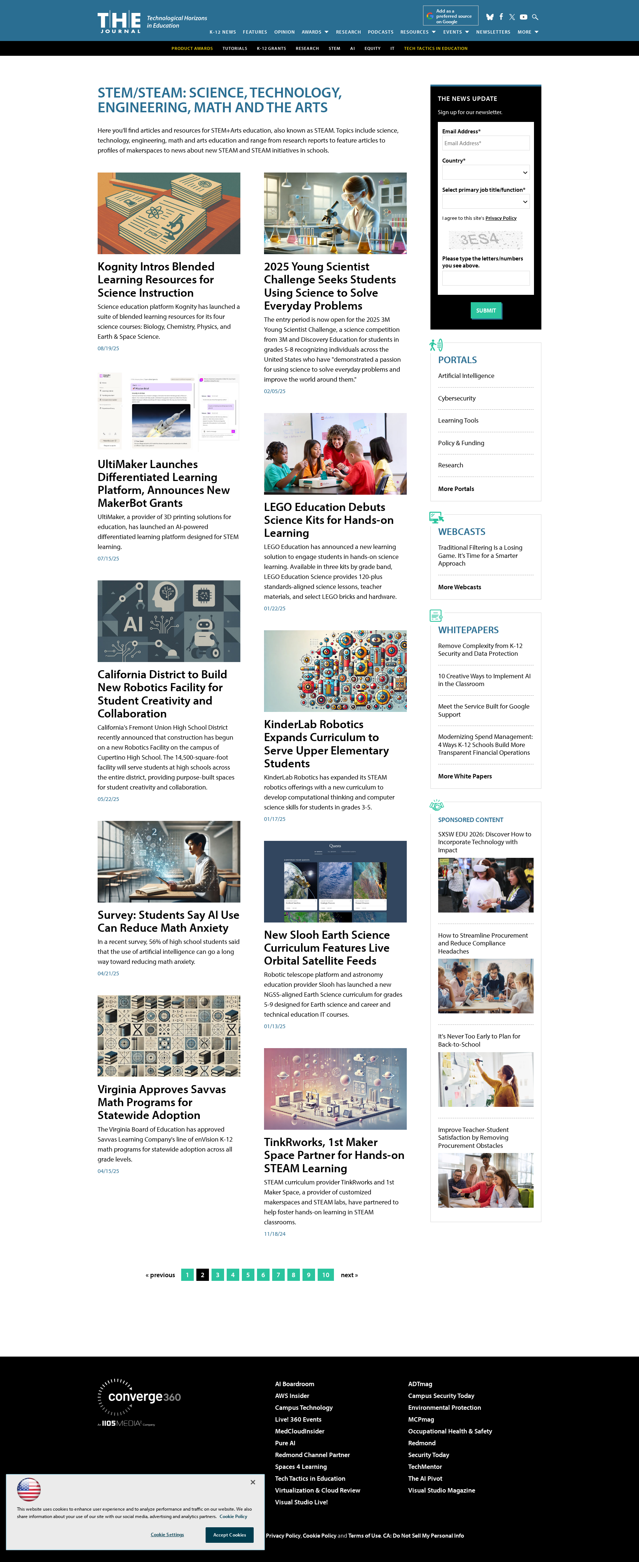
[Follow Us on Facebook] (501, 16)
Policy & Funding (461, 443)
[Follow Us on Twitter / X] (512, 17)
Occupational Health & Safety (450, 1431)
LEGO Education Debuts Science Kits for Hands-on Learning (329, 519)
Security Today (428, 1454)
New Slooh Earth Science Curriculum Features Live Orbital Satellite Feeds (327, 947)
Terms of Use (364, 1535)
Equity (373, 48)
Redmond (422, 1443)
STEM (335, 48)
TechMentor (425, 1466)
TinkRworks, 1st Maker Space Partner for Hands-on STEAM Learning (334, 1154)
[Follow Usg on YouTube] (523, 17)
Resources (414, 32)
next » (349, 1275)
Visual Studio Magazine (441, 1490)
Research (348, 32)
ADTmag (420, 1383)
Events (452, 32)
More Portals (456, 488)
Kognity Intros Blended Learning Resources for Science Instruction (156, 279)
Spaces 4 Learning (301, 1466)
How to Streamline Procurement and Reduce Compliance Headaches (483, 943)
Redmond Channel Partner (312, 1454)
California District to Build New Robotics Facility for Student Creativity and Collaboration (162, 693)
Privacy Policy (501, 217)
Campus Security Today (441, 1395)
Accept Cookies (229, 1535)
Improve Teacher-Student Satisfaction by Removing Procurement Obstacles (473, 1138)
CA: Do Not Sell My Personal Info (423, 1535)
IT (392, 48)
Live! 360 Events (298, 1419)
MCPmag (421, 1419)
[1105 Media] (142, 1464)
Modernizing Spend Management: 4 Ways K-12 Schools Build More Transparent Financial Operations (485, 744)
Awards (312, 32)
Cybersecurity (457, 398)
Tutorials (235, 48)
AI (352, 48)
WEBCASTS (462, 531)
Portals (457, 359)
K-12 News (223, 32)
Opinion (284, 32)
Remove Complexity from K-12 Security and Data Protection (480, 649)
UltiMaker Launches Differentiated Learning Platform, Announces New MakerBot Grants (164, 483)
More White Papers (465, 776)
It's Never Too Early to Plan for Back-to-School (479, 1040)
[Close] (253, 1482)
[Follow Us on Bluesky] (490, 17)
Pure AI (285, 1443)
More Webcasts (459, 587)
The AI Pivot (425, 1478)
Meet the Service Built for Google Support (484, 710)
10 (325, 1275)
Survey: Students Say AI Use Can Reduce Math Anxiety (169, 921)
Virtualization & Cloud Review (317, 1490)
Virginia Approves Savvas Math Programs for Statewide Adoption (162, 1101)
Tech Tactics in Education (310, 1478)
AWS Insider (292, 1395)
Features (255, 32)
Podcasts (381, 32)
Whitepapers (468, 629)
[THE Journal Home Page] (152, 21)
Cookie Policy (320, 1535)
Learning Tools (458, 420)
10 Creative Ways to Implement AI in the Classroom (484, 680)
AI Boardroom (294, 1383)
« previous (160, 1275)
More (525, 32)
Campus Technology (304, 1407)
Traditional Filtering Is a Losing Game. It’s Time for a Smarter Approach (480, 555)
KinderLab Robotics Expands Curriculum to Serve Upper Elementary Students (326, 743)
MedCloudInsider (299, 1431)
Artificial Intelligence (466, 375)
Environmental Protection (444, 1407)
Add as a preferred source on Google (454, 16)
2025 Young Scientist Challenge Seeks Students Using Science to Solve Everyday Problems (330, 286)
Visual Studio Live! (301, 1502)
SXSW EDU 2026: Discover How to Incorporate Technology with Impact (484, 842)
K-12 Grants (271, 48)
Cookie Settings (167, 1534)
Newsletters (493, 32)
